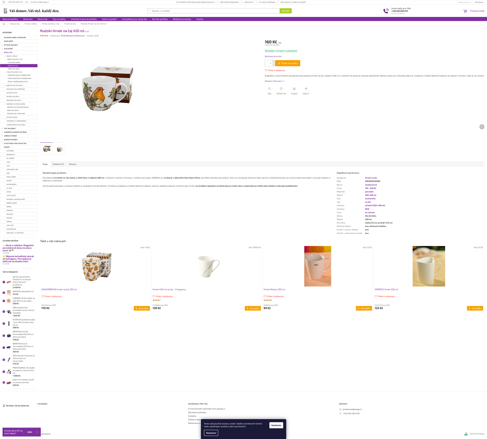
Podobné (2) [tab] (58, 164)
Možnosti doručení (273, 56)
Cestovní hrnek (14, 62)
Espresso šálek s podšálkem (19, 75)
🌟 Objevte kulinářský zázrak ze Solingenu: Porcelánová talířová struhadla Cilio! (18, 259)
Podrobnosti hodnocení (73, 35)
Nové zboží (8, 41)
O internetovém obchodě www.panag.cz (195, 2)
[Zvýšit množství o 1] (274, 61)
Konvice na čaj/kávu (14, 85)
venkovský (370, 198)
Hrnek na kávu (14, 69)
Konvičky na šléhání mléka (18, 107)
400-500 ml (370, 195)
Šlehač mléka (11, 117)
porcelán (369, 191)
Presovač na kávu (13, 100)
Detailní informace (273, 81)
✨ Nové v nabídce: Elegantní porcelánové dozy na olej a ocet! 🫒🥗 (18, 248)
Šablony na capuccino (16, 114)
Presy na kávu (13, 110)
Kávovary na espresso (15, 89)
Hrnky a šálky (12, 56)
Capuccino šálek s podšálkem (19, 78)
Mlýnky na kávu (12, 96)
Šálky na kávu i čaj (14, 72)
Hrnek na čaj (13, 66)
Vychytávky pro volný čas (15, 143)
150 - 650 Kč (370, 188)
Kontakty (249, 2)
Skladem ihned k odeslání (15, 37)
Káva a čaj (8, 52)
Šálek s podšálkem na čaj (18, 82)
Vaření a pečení (10, 136)
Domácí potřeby (11, 140)
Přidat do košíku (289, 63)
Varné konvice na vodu (15, 125)
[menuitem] (10, 19)
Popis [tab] (45, 164)
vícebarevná (371, 184)
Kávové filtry (11, 93)
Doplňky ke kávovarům (15, 104)
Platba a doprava (267, 2)
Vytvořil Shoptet (477, 433)
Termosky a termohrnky (16, 121)
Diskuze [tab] (72, 164)
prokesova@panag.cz (352, 409)
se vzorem (370, 212)
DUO (367, 209)
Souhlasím (276, 425)
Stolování (8, 49)
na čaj (368, 202)
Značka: (93, 35)
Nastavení (211, 433)
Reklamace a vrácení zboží (293, 2)
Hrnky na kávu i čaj (15, 59)
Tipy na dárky (10, 128)
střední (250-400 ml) (375, 205)
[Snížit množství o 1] (274, 64)
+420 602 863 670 (399, 11)
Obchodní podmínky (229, 2)
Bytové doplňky (11, 45)
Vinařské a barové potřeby (15, 132)
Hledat (286, 10)
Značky (7, 147)
